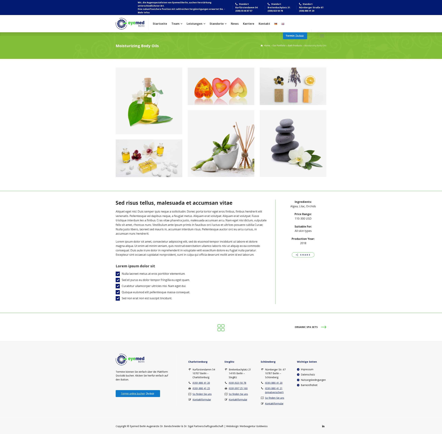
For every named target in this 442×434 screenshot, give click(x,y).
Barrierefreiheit (309, 385)
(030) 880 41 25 (201, 388)
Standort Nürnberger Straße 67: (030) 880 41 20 (311, 7)
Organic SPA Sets (306, 327)
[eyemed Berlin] (130, 24)
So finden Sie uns (202, 394)
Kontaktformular (202, 399)
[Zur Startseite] (130, 359)
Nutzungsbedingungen (313, 379)
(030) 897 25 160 (238, 388)
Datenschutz (308, 374)
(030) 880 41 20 (201, 382)
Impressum (307, 369)
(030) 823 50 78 (237, 382)
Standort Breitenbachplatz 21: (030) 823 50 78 (279, 7)
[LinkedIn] (323, 426)
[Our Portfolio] (221, 327)
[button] (322, 35)
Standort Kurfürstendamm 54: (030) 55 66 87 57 (246, 7)
